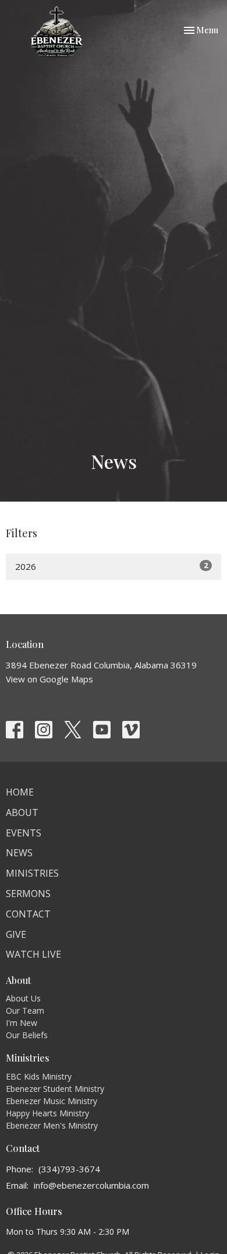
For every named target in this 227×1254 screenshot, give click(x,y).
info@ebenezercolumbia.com (91, 1185)
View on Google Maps (49, 679)
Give (16, 934)
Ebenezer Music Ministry (51, 1100)
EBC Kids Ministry (39, 1076)
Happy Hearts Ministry (47, 1113)
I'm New (21, 1022)
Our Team (25, 1010)
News (19, 852)
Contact (28, 914)
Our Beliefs (27, 1035)
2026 (111, 566)
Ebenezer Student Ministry (55, 1088)
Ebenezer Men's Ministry (52, 1125)
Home (20, 792)
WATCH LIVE (33, 954)
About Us (23, 998)
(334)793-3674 (69, 1169)
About (22, 812)
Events (23, 832)
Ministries (32, 873)
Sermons (28, 893)
